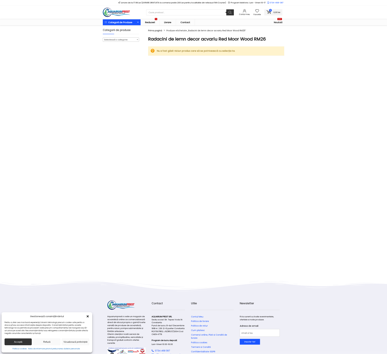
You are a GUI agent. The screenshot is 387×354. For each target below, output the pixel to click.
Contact (185, 22)
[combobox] (121, 39)
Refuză (46, 342)
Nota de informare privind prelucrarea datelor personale (54, 348)
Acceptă (18, 342)
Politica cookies (20, 348)
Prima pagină (155, 30)
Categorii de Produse (120, 22)
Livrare (167, 22)
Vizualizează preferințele (75, 342)
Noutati (278, 21)
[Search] (230, 12)
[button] (87, 316)
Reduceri (151, 21)
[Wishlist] (257, 11)
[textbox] (121, 40)
